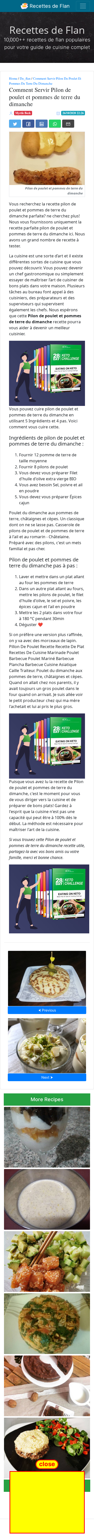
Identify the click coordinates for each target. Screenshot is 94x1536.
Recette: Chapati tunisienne (47, 977)
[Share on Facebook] (28, 124)
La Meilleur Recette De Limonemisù (47, 1044)
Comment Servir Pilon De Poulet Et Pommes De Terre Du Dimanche (45, 81)
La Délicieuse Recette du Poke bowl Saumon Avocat (41, 1260)
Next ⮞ (47, 1077)
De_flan (25, 78)
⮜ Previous (47, 1010)
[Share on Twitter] (15, 124)
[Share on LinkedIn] (42, 124)
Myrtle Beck (23, 113)
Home (13, 78)
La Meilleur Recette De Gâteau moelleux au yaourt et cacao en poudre (45, 1384)
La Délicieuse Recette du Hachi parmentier (37, 1446)
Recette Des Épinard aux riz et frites (47, 1322)
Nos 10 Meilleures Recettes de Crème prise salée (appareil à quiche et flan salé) (43, 1197)
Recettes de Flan (49, 6)
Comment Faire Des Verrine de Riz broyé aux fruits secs (45, 1135)
